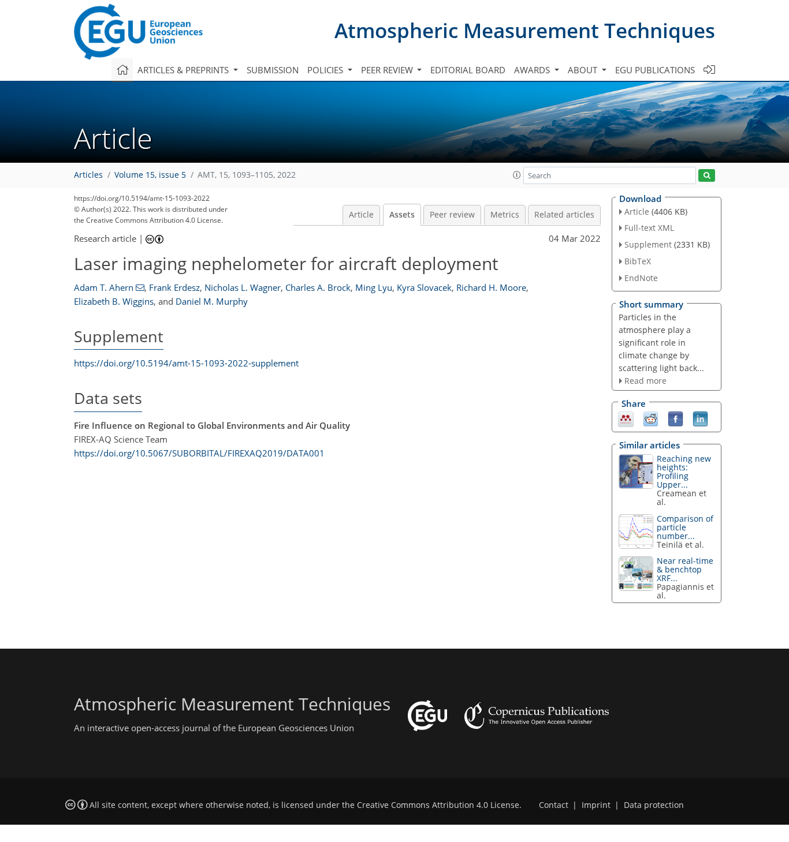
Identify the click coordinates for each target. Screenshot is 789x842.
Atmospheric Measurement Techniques (524, 30)
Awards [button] (533, 70)
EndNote (641, 277)
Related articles (564, 214)
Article (361, 214)
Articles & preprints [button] (184, 70)
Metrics (504, 214)
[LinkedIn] (700, 418)
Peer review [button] (388, 70)
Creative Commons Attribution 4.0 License (438, 805)
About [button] (584, 70)
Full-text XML (649, 227)
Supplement (648, 244)
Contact (553, 805)
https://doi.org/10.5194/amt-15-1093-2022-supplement (186, 363)
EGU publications (655, 70)
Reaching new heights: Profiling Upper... (684, 471)
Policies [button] (326, 70)
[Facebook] (675, 418)
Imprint (596, 805)
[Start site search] (706, 175)
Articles (88, 175)
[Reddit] (650, 418)
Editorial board (467, 70)
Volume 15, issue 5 (150, 175)
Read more (645, 380)
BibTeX (637, 261)
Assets (402, 214)
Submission (273, 70)
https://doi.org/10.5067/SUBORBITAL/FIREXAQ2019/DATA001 (199, 453)
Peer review (452, 214)
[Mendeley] (626, 418)
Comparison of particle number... (685, 527)
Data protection (654, 805)
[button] (517, 175)
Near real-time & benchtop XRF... (685, 569)
